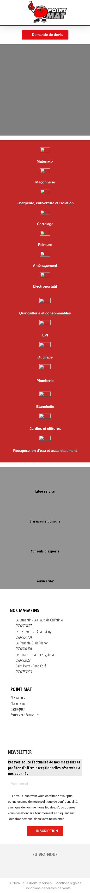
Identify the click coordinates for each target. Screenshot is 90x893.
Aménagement (45, 265)
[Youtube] (60, 868)
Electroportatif (45, 286)
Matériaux (45, 161)
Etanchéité (45, 406)
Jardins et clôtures (45, 429)
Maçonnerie (45, 182)
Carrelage (45, 224)
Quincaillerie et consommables (45, 313)
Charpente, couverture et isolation (45, 203)
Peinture (45, 245)
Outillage (45, 357)
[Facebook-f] (30, 868)
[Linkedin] (50, 868)
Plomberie (45, 381)
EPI (45, 335)
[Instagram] (40, 868)
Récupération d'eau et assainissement (45, 451)
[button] (10, 13)
